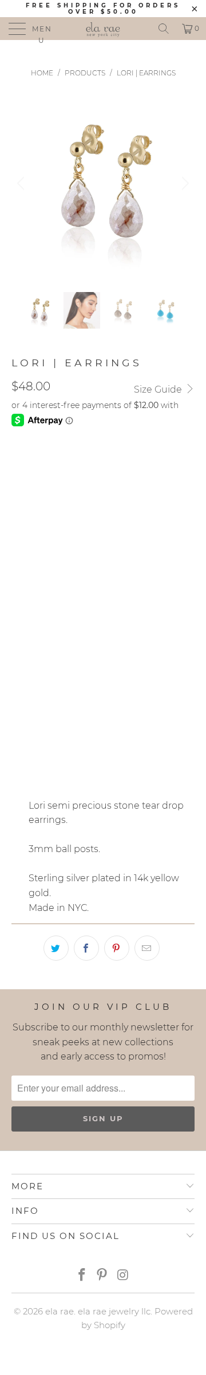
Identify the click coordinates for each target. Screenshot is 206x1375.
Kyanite (35, 634)
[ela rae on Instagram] (123, 1275)
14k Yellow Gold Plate (69, 685)
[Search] (164, 28)
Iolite (87, 520)
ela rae (59, 1311)
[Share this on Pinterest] (116, 948)
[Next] (183, 183)
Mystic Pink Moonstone (71, 606)
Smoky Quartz (49, 492)
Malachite (92, 634)
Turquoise (121, 492)
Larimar (135, 520)
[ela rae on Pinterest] (102, 1275)
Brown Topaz (49, 577)
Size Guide (159, 389)
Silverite (37, 463)
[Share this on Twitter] (56, 948)
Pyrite (155, 606)
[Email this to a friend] (147, 948)
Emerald (37, 520)
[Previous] (22, 183)
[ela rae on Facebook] (81, 1275)
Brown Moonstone (61, 549)
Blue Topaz (158, 634)
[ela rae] (103, 28)
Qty (19, 717)
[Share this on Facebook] (86, 948)
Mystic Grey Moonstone (128, 463)
